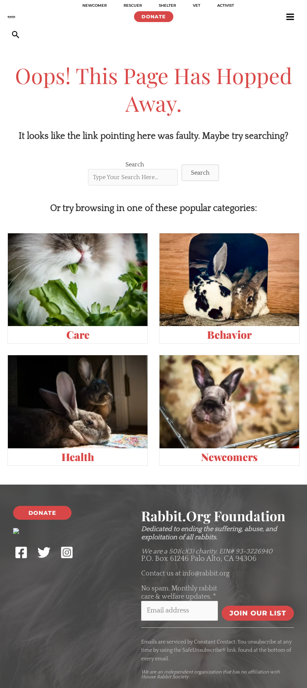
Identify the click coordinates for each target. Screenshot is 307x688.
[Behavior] (229, 279)
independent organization (193, 672)
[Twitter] (44, 552)
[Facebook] (21, 552)
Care (77, 334)
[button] (153, 16)
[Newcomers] (229, 401)
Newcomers (229, 457)
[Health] (78, 401)
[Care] (78, 279)
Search (134, 164)
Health (77, 457)
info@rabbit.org (206, 573)
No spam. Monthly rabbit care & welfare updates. (179, 593)
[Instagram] (66, 552)
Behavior (229, 334)
